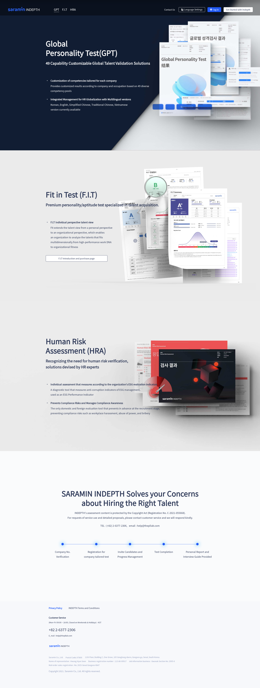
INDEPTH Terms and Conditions (84, 608)
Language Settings (193, 9)
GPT (56, 9)
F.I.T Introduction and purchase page (77, 258)
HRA (73, 9)
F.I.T (64, 9)
